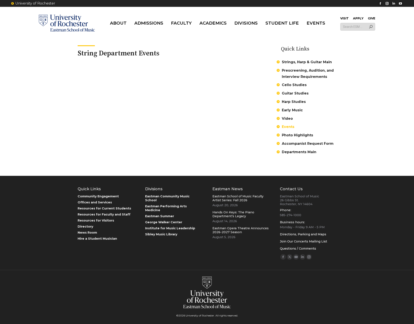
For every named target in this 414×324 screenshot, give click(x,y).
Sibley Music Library (161, 234)
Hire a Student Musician (97, 239)
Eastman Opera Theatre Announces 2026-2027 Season (240, 230)
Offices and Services (95, 202)
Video (287, 118)
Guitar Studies (295, 93)
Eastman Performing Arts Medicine (166, 208)
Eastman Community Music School (167, 198)
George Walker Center (163, 222)
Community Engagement (98, 196)
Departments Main (299, 152)
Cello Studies (294, 85)
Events (288, 127)
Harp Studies (294, 102)
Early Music (292, 110)
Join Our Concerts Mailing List (303, 241)
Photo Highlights (297, 135)
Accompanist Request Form (308, 144)
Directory (85, 226)
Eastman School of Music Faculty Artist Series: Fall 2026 (237, 198)
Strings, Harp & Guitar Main (307, 62)
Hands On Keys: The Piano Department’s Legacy (233, 214)
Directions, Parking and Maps (303, 234)
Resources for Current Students (104, 208)
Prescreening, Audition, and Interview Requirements (308, 73)
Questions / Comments (298, 248)
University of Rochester (35, 3)
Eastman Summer (159, 216)
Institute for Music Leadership (170, 228)
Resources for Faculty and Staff (104, 214)
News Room (87, 232)
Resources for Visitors (96, 220)
